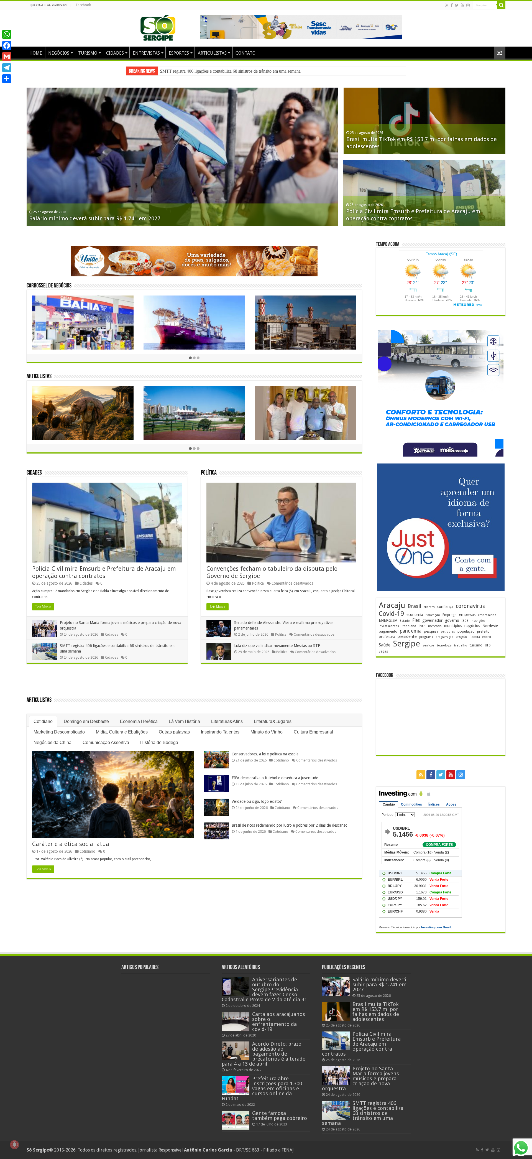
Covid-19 (391, 614)
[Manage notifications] (14, 1144)
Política (209, 473)
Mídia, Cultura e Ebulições (122, 732)
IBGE (465, 621)
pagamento (388, 631)
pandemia (410, 631)
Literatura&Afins (227, 721)
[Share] (6, 78)
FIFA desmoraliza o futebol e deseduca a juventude (275, 778)
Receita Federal (480, 637)
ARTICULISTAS (212, 53)
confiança (445, 606)
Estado (405, 621)
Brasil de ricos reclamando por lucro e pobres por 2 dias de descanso (289, 825)
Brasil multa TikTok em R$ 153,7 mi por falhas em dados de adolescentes (375, 1011)
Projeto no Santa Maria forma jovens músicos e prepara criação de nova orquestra (360, 1078)
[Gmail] (6, 56)
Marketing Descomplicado (59, 732)
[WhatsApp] (6, 34)
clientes (429, 607)
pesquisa (431, 631)
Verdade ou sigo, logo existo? (257, 801)
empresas (467, 614)
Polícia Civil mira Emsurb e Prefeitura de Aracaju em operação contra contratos (104, 572)
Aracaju (392, 605)
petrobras (448, 631)
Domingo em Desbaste (86, 721)
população (466, 631)
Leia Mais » (43, 607)
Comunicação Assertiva (106, 742)
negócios (472, 625)
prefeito (483, 631)
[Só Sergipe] (158, 27)
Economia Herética (139, 721)
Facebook (83, 5)
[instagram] (468, 5)
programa (426, 637)
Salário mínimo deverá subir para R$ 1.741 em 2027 (205, 71)
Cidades (34, 473)
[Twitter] (456, 5)
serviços (428, 645)
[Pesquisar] (501, 5)
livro (422, 626)
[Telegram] (6, 67)
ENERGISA (388, 620)
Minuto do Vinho (266, 732)
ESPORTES (179, 53)
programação (444, 637)
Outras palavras (174, 732)
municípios (453, 625)
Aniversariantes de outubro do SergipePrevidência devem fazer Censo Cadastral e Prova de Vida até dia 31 (264, 989)
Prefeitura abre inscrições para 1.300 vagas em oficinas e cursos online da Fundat (262, 1088)
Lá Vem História (184, 721)
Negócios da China (52, 742)
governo (452, 620)
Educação (433, 615)
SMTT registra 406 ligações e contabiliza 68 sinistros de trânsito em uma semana (362, 1113)
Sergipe (406, 643)
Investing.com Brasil (436, 927)
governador (432, 620)
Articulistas (39, 376)
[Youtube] (462, 5)
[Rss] (447, 5)
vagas (383, 651)
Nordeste (490, 625)
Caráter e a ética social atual (71, 843)
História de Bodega (159, 742)
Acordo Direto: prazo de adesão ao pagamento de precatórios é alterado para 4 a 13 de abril (264, 1054)
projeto (461, 637)
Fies (416, 620)
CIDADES (115, 53)
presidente (407, 636)
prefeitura (387, 636)
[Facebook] (451, 5)
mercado (435, 626)
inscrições (478, 621)
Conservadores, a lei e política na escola (265, 754)
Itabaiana (408, 626)
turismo (476, 645)
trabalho (460, 645)
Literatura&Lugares (272, 721)
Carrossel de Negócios (49, 286)
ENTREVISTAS (146, 53)
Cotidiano (43, 721)
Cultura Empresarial (313, 732)
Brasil (414, 606)
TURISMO (87, 53)
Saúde (384, 645)
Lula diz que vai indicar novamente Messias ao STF (277, 645)
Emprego (450, 615)
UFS (488, 645)
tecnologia (444, 645)
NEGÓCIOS (58, 53)
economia (414, 614)
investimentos (389, 626)
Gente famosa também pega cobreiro (279, 1115)
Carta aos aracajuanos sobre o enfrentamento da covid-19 (278, 1021)
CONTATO (245, 53)
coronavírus (470, 606)
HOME (35, 53)
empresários (487, 615)
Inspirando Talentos (220, 732)
